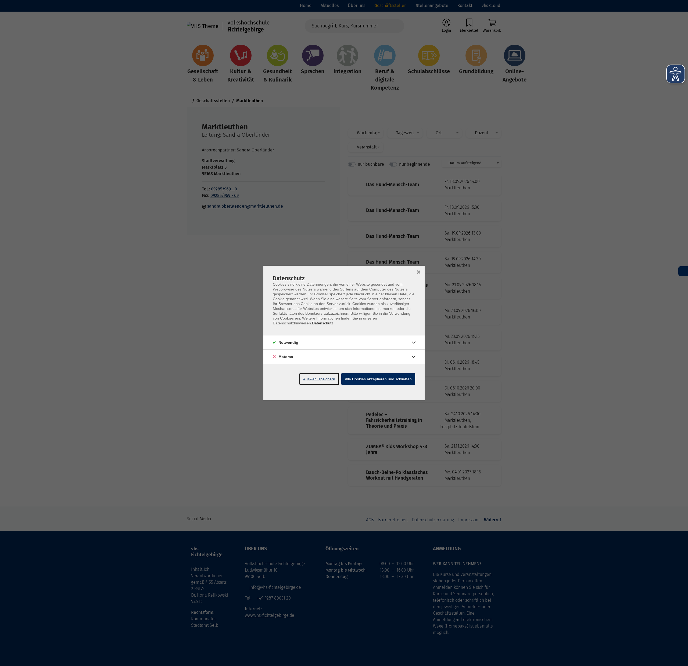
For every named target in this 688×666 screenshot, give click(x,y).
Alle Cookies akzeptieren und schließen (378, 379)
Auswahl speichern (319, 379)
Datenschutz (322, 323)
